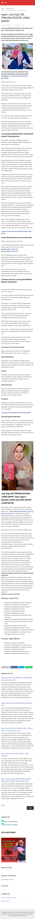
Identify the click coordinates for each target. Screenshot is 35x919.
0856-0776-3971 (12, 251)
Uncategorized (10, 8)
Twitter (22, 667)
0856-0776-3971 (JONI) (10, 821)
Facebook (14, 667)
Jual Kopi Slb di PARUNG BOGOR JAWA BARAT (16, 413)
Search (3, 805)
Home (2, 8)
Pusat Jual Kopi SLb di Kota (8, 897)
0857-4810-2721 (13, 249)
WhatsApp (29, 667)
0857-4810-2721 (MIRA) (11, 824)
